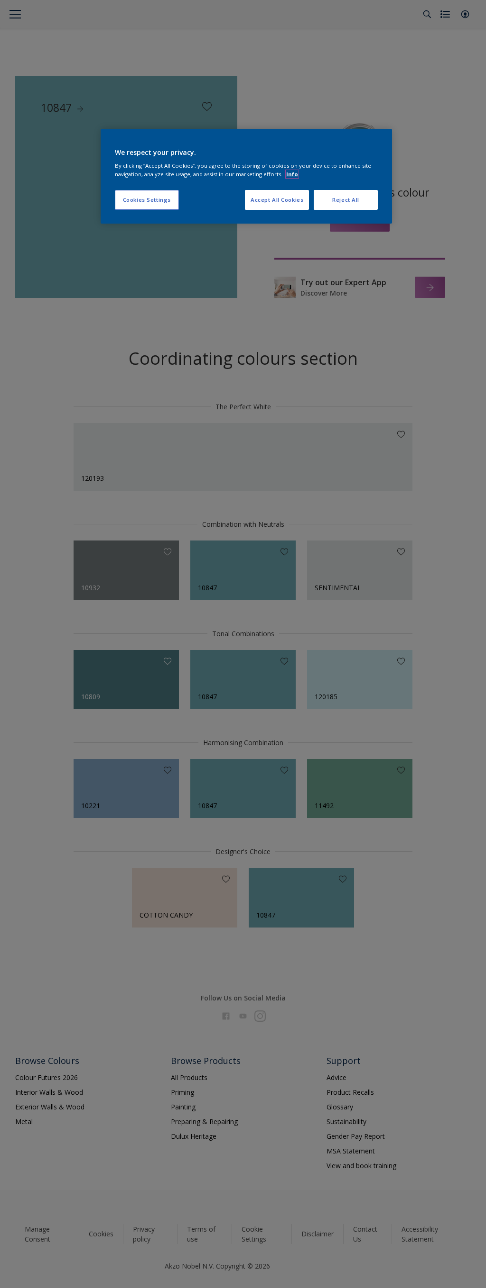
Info (292, 174)
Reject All (345, 199)
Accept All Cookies (277, 199)
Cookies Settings (147, 199)
